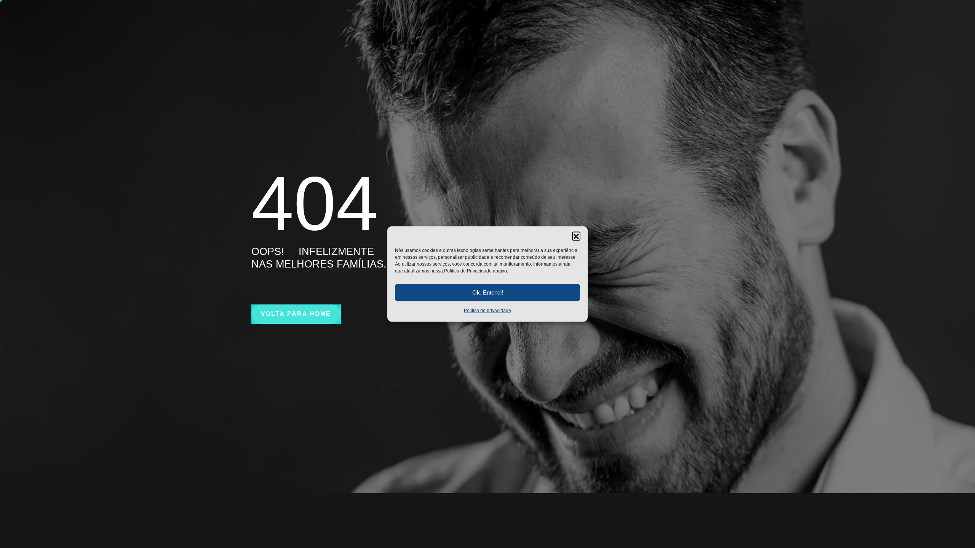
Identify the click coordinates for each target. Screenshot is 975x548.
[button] (576, 235)
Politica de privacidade (487, 310)
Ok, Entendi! (487, 292)
